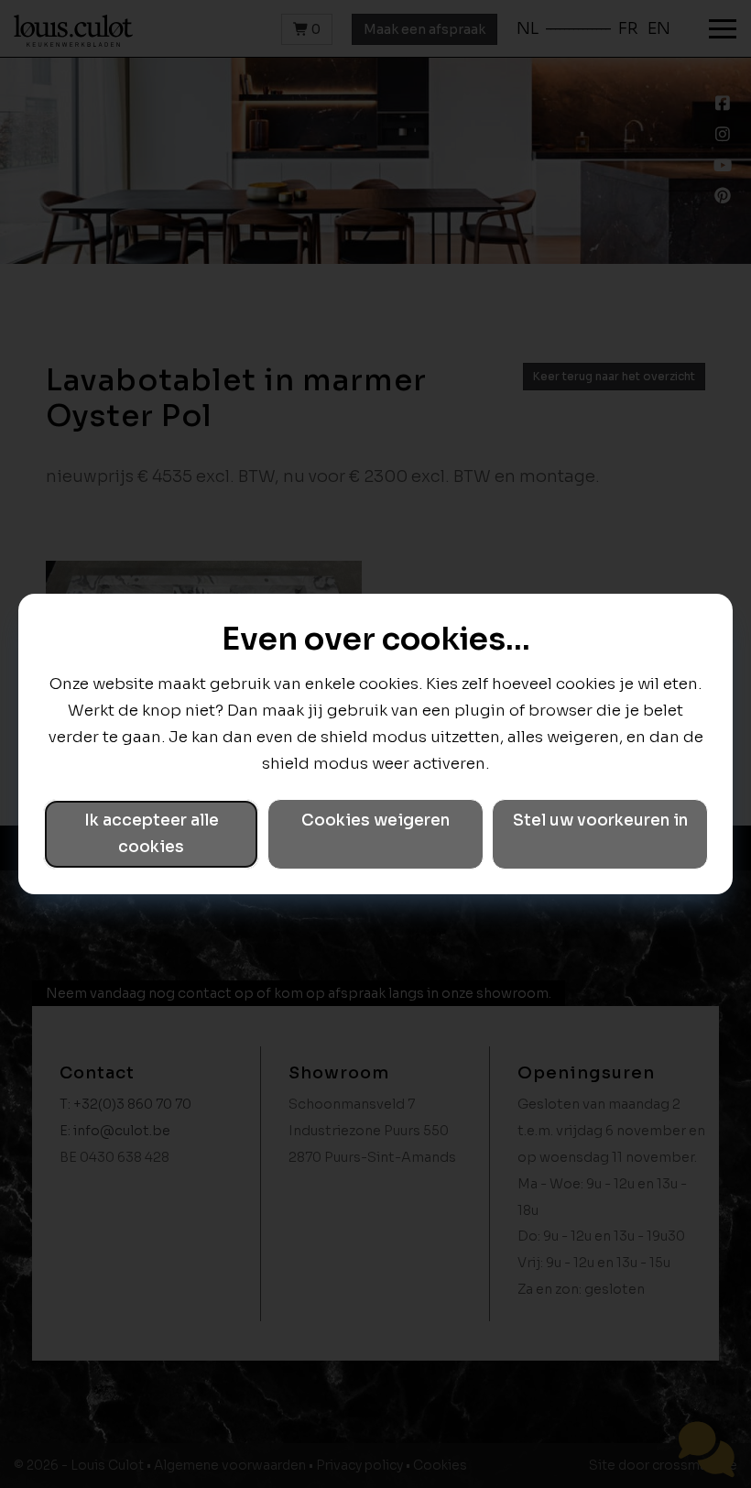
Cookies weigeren (375, 820)
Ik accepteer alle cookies (151, 834)
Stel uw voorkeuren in (600, 820)
